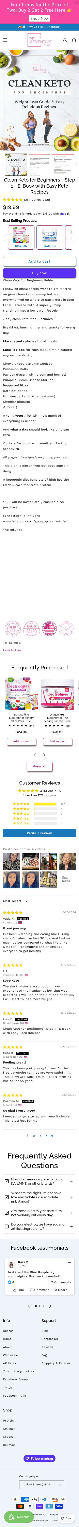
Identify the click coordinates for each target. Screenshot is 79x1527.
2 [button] (34, 1136)
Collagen (9, 1428)
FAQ (44, 1355)
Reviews (47, 1347)
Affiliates (9, 1363)
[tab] (36, 1306)
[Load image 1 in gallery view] (16, 165)
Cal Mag (9, 1445)
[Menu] (5, 40)
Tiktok (7, 1387)
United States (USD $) (37, 1484)
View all (39, 766)
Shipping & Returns (56, 1363)
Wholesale (10, 1355)
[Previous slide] (35, 755)
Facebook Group (15, 1379)
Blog (45, 1331)
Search (8, 1331)
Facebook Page (14, 1395)
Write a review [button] (39, 833)
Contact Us (50, 1339)
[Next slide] (44, 755)
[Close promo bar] (76, 2)
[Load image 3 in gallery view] (63, 165)
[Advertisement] (39, 575)
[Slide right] (76, 164)
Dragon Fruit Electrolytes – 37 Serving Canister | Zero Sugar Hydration (58, 718)
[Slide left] (2, 164)
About (7, 1347)
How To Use (12, 650)
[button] (65, 40)
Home (7, 1339)
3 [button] (41, 1136)
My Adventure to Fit (34, 1514)
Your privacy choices (18, 1371)
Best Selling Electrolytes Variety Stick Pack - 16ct (21, 718)
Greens (8, 1436)
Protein (8, 1420)
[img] (12, 913)
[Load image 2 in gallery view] (39, 165)
